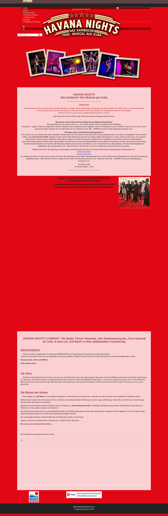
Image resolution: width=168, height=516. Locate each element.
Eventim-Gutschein (84, 152)
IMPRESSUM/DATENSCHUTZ (84, 507)
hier (134, 108)
